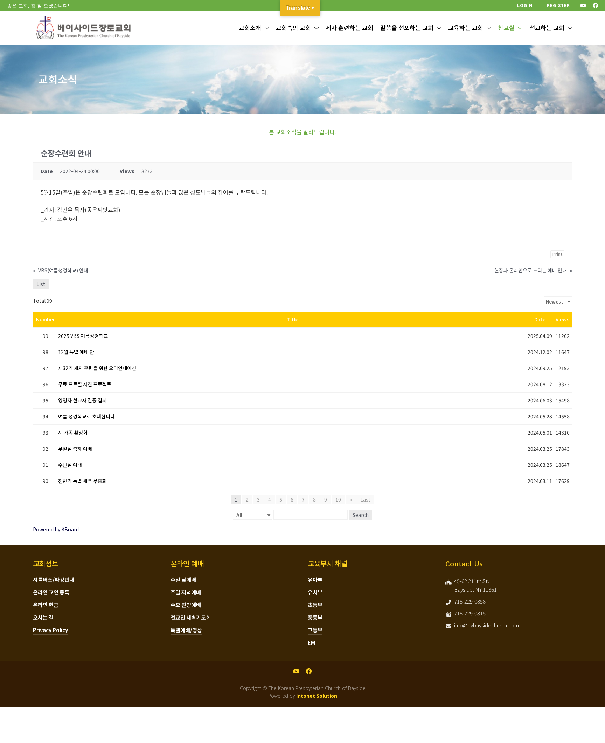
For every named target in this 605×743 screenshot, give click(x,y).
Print (557, 254)
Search (361, 514)
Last (365, 499)
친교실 (506, 27)
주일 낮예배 (183, 579)
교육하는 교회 (465, 27)
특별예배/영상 (186, 630)
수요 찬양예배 (186, 604)
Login (525, 5)
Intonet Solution (316, 696)
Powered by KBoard (56, 529)
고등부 (315, 630)
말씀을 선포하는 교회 (406, 27)
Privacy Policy (50, 630)
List (40, 283)
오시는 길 (43, 617)
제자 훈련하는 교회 (349, 27)
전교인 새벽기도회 (191, 617)
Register (558, 5)
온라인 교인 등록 (51, 592)
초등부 (315, 604)
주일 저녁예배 (186, 592)
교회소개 (250, 27)
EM (311, 642)
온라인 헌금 (45, 604)
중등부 (315, 617)
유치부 (315, 592)
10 (338, 499)
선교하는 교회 (546, 27)
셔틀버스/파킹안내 (53, 579)
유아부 (315, 579)
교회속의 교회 (293, 27)
